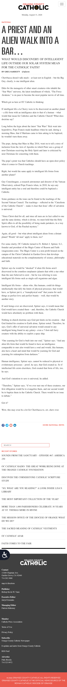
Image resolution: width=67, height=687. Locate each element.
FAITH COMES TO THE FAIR (16, 543)
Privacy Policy (7, 632)
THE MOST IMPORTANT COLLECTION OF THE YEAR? (30, 499)
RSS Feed (5, 651)
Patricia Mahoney (8, 608)
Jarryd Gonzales (8, 600)
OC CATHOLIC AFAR (12, 535)
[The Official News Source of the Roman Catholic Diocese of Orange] (33, 5)
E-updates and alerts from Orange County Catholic (21, 645)
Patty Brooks (7, 659)
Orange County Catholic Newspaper (16, 640)
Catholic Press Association (12, 621)
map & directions (8, 583)
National (6, 22)
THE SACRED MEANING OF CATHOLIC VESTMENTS (29, 528)
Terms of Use (7, 627)
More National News (53, 425)
